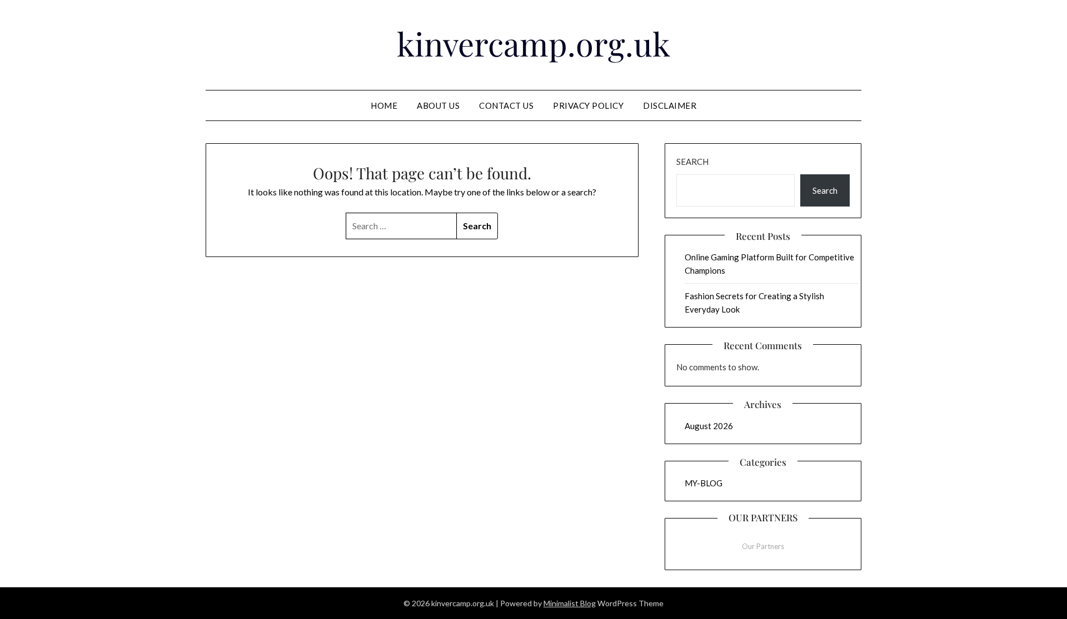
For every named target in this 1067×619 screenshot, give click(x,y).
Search (692, 162)
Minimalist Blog (570, 603)
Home (384, 105)
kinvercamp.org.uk (533, 43)
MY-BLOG (703, 483)
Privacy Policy (588, 105)
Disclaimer (669, 105)
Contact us (506, 105)
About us (438, 105)
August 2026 (709, 426)
